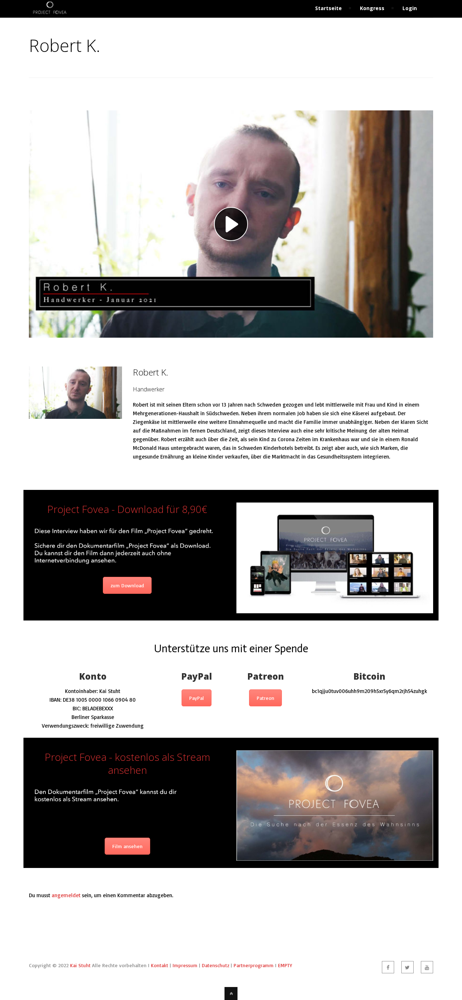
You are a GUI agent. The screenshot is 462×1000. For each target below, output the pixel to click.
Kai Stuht (80, 965)
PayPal (196, 698)
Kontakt (159, 965)
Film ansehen (127, 846)
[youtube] (427, 967)
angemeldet (66, 895)
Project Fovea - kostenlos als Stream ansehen (127, 763)
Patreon (265, 698)
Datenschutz (215, 965)
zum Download (127, 585)
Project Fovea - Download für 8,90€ (127, 509)
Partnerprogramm (254, 965)
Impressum (185, 965)
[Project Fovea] (49, 13)
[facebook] (388, 967)
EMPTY (285, 965)
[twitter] (407, 967)
